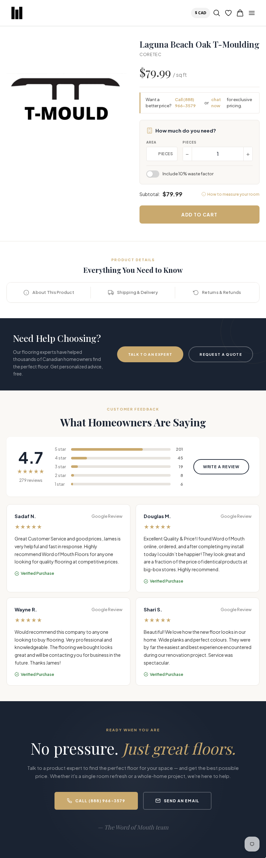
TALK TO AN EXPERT (150, 354)
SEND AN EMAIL (182, 800)
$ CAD (202, 13)
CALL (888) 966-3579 (100, 800)
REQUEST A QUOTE (221, 354)
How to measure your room (233, 194)
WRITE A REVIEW (221, 466)
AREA (151, 142)
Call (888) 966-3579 (185, 103)
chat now (216, 103)
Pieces (190, 142)
